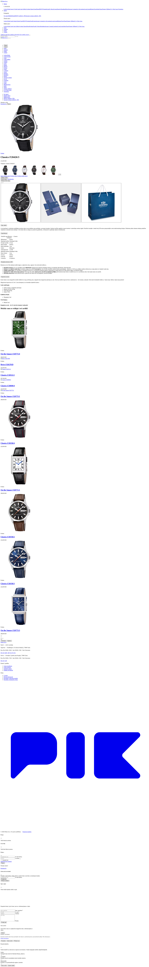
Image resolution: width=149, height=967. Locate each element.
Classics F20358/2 (8, 537)
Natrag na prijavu (5, 880)
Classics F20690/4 (8, 386)
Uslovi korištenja (8, 666)
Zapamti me (5, 860)
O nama (6, 675)
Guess (55, 9)
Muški (10, 16)
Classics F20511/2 (8, 375)
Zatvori (2, 932)
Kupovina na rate (5, 276)
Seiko (98, 9)
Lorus (85, 9)
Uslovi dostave (7, 667)
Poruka (17, 920)
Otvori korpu (4, 179)
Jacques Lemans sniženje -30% (33, 16)
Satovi (5, 47)
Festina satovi (14, 176)
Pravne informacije (8, 677)
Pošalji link (3, 879)
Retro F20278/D (7, 364)
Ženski (13, 16)
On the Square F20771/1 (10, 490)
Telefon (17, 913)
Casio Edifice (23, 9)
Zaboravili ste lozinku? (6, 861)
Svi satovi (6, 16)
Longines (82, 9)
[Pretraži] (16, 36)
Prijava (2, 863)
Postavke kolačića (27, 831)
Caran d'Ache (7, 56)
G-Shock (51, 9)
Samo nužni (9, 940)
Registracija (3, 868)
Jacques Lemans (73, 9)
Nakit (5, 27)
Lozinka (17, 858)
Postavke (3, 940)
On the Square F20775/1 (10, 396)
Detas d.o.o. (4, 642)
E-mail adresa (18, 856)
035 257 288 (4, 653)
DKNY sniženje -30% (20, 16)
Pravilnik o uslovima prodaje (11, 678)
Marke (5, 45)
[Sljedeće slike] (2, 182)
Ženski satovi (7, 95)
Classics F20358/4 (8, 443)
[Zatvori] (1, 638)
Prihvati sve (16, 940)
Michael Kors (93, 9)
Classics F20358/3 (8, 584)
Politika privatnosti (8, 670)
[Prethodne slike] (1, 182)
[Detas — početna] (4, 37)
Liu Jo (78, 9)
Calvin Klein (7, 9)
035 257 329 (4, 660)
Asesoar (6, 29)
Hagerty (59, 9)
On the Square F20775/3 (10, 630)
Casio (18, 9)
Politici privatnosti (5, 938)
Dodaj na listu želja (5, 180)
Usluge (5, 32)
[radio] (5, 174)
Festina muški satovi (23, 176)
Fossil (47, 9)
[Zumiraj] (2, 638)
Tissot (100, 9)
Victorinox (120, 9)
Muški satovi (7, 97)
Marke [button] (5, 4)
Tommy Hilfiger (106, 9)
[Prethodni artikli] (1, 635)
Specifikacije (4, 233)
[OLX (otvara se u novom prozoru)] (74, 829)
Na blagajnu (11, 179)
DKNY (41, 9)
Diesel (37, 9)
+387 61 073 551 (11, 653)
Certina (28, 9)
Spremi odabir (11, 965)
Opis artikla (3, 225)
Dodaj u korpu (4, 177)
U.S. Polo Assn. (114, 9)
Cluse (34, 9)
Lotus (88, 9)
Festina (44, 9)
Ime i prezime (19, 910)
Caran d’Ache (13, 9)
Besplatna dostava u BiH (6, 262)
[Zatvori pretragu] (17, 36)
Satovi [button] (5, 10)
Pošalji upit (3, 922)
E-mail (17, 912)
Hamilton (63, 9)
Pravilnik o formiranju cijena (11, 679)
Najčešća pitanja (8, 669)
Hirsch (67, 9)
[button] (4, 34)
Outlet (5, 30)
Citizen (31, 9)
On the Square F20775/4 (10, 354)
